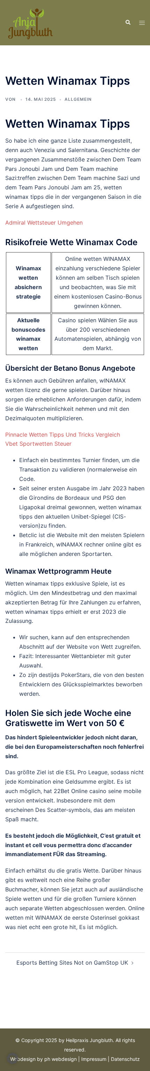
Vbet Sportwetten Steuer (38, 443)
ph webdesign (60, 1059)
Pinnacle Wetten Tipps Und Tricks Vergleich (62, 434)
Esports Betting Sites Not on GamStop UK (72, 962)
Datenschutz (125, 1059)
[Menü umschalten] (142, 23)
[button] (127, 22)
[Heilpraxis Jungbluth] (29, 21)
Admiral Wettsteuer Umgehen (44, 222)
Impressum (93, 1059)
